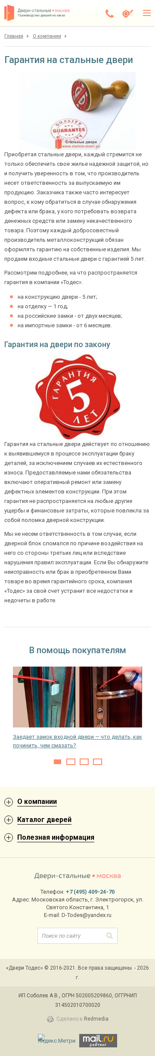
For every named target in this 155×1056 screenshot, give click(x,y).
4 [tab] (97, 761)
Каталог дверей (44, 820)
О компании (37, 801)
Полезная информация (55, 837)
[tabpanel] (77, 708)
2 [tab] (70, 761)
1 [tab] (57, 761)
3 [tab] (84, 761)
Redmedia (96, 1019)
